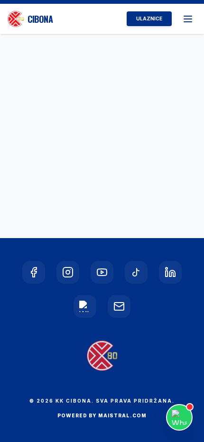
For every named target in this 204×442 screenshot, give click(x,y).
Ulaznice (149, 18)
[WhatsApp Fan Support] (179, 417)
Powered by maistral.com (102, 415)
